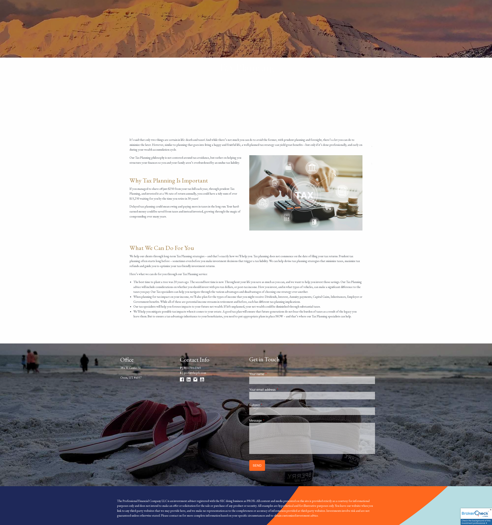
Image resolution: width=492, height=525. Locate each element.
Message (270, 420)
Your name (271, 374)
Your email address (277, 389)
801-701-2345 (192, 368)
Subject (269, 405)
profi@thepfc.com (195, 373)
